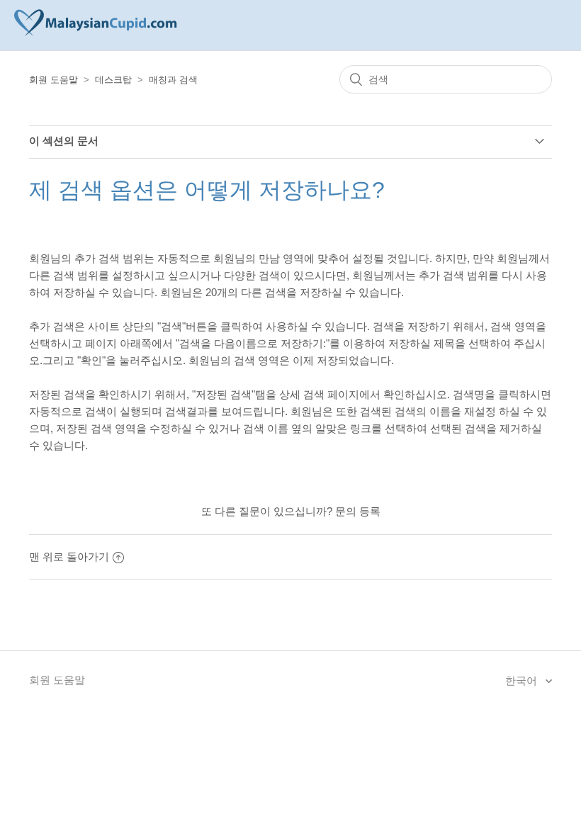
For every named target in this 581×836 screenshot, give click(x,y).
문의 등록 (357, 511)
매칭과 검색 (173, 79)
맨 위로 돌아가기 (69, 556)
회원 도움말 (53, 79)
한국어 (522, 680)
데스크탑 (113, 79)
